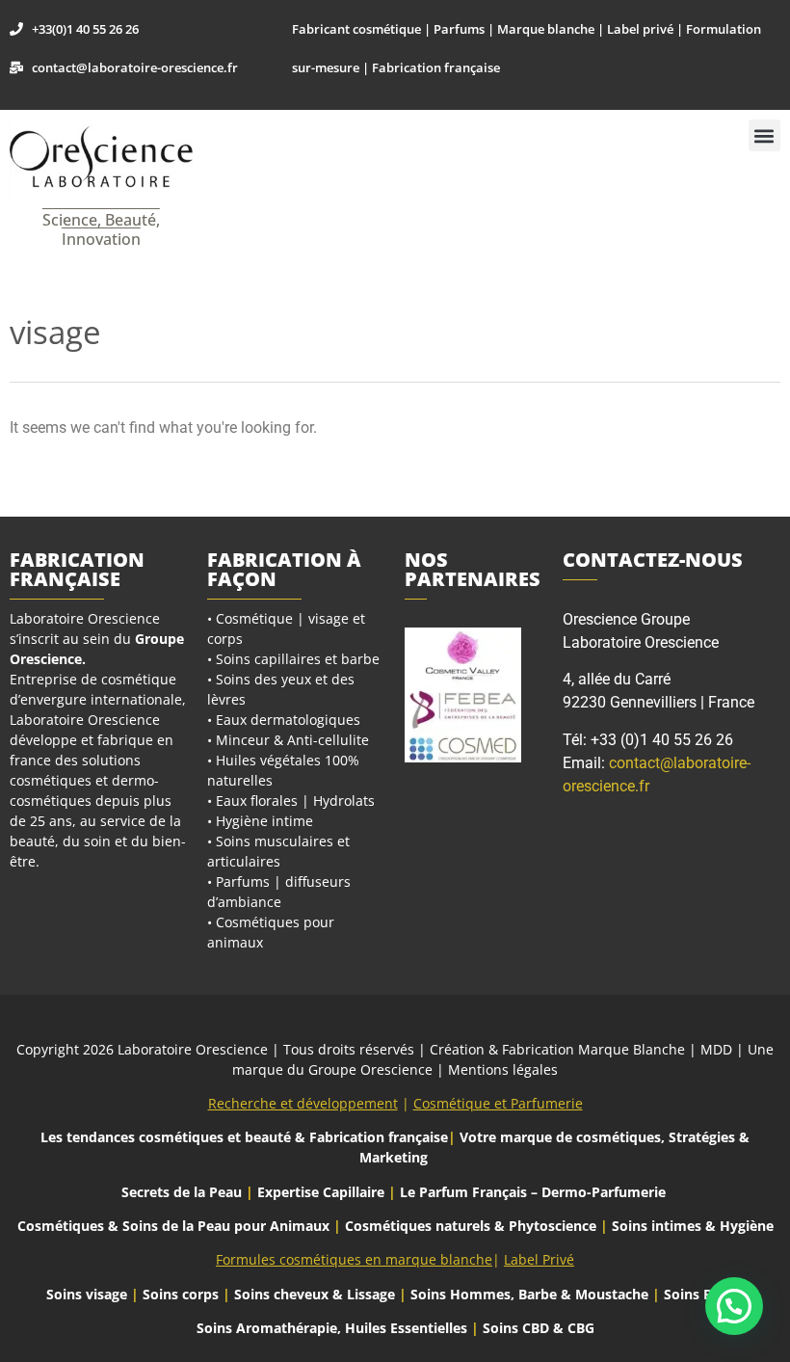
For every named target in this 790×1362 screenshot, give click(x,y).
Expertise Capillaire (320, 1192)
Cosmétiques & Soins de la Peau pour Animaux (173, 1225)
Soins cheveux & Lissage (314, 1294)
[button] (764, 135)
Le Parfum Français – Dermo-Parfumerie (535, 1192)
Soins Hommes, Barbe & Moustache (529, 1294)
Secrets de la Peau (181, 1192)
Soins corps (181, 1294)
